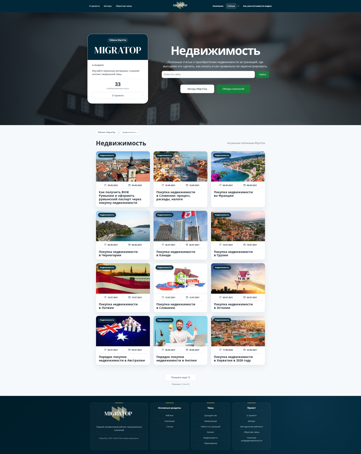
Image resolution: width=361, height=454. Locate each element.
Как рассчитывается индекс (257, 6)
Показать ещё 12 (180, 377)
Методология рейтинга (251, 426)
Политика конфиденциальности (251, 439)
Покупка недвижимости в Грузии (233, 253)
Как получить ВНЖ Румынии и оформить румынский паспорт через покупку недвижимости (120, 197)
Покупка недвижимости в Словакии (175, 306)
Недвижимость (107, 155)
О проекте (94, 6)
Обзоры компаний (233, 88)
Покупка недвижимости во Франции (233, 194)
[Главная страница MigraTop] (180, 5)
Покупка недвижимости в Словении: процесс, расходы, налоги (175, 195)
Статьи (231, 6)
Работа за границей (210, 426)
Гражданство (210, 415)
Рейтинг (170, 415)
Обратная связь (124, 6)
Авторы (108, 6)
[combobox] (208, 74)
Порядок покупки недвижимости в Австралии (122, 358)
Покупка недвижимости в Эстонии (233, 306)
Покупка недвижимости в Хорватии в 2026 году (233, 358)
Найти (262, 74)
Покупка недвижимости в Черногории (118, 253)
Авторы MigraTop (197, 88)
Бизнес (210, 432)
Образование (210, 443)
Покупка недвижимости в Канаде (175, 253)
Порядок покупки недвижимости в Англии (176, 358)
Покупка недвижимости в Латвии (118, 306)
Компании (218, 6)
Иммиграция (210, 421)
